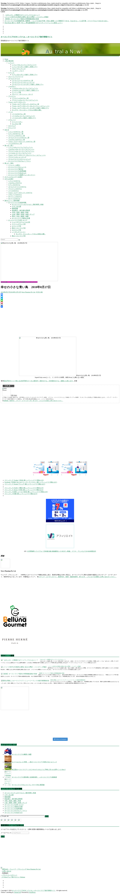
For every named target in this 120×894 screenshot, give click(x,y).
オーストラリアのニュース (17, 167)
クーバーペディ (17, 122)
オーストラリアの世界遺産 (17, 171)
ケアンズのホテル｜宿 (15, 133)
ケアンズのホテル (14, 185)
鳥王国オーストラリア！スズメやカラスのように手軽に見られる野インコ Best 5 (39, 769)
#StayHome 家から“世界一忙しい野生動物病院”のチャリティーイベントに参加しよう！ (33, 23)
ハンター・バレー (18, 70)
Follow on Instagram (61, 739)
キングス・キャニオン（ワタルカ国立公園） (27, 110)
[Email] (60, 305)
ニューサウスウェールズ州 (21, 222)
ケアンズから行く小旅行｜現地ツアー (25, 74)
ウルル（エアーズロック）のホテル (20, 192)
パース (10, 112)
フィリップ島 (16, 92)
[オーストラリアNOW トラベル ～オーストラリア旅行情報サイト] (60, 49)
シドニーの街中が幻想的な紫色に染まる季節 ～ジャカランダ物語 (26, 17)
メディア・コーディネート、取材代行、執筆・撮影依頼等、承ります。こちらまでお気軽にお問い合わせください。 (78, 577)
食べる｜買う (9, 145)
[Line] (60, 300)
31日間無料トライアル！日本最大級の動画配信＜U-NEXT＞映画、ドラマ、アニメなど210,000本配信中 (61, 551)
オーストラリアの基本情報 (17, 202)
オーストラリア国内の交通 (21, 218)
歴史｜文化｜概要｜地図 (20, 216)
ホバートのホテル (14, 198)
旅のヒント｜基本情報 (12, 200)
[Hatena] (60, 298)
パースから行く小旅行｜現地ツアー (24, 118)
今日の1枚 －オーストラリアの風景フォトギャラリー (19, 282)
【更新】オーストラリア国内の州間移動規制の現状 (21, 19)
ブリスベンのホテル (15, 189)
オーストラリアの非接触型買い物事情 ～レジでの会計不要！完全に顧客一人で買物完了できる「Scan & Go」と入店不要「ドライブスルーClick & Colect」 (56, 21)
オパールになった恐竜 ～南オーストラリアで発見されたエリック (34, 762)
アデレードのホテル (15, 194)
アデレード (12, 120)
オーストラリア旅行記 (15, 169)
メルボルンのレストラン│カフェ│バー (25, 88)
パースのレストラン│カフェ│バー (23, 116)
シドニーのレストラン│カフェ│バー (24, 65)
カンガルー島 (16, 124)
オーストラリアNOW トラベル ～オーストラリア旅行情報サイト (26, 37)
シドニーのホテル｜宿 (15, 131)
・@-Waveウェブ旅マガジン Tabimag (13, 877)
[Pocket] (60, 302)
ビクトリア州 (16, 226)
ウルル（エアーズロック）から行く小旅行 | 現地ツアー (30, 108)
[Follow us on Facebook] (2, 820)
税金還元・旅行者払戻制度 (21, 210)
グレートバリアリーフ (15, 76)
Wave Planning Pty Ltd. (28, 292)
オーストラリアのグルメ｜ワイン (19, 161)
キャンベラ (12, 128)
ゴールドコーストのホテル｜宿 (22, 80)
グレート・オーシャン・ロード (22, 94)
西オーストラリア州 (19, 236)
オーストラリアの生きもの (17, 173)
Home (6, 59)
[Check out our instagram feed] (19, 820)
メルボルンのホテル (15, 183)
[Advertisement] (60, 322)
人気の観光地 (9, 61)
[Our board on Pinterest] (9, 820)
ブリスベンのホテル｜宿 (20, 98)
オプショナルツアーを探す (13, 177)
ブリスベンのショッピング (17, 157)
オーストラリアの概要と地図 (21, 754)
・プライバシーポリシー (9, 875)
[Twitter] (60, 296)
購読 (3, 836)
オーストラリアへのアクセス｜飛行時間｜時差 (28, 204)
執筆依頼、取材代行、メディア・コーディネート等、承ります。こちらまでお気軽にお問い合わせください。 (33, 400)
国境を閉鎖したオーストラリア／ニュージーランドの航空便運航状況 (67, 680)
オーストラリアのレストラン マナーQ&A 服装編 (28, 785)
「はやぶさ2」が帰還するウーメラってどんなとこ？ (22, 15)
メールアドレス (6, 833)
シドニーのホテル (14, 181)
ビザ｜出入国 (16, 206)
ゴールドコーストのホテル (17, 187)
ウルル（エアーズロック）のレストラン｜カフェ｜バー (31, 106)
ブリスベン (12, 96)
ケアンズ (11, 72)
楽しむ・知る (9, 163)
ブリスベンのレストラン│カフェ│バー (25, 100)
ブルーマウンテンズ (19, 69)
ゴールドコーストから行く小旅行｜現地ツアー (28, 84)
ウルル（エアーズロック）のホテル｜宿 (25, 104)
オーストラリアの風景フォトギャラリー (21, 175)
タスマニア (12, 126)
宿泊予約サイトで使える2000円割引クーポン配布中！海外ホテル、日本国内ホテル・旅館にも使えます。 (39, 381)
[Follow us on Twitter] (5, 820)
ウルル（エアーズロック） (17, 102)
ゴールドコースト (14, 78)
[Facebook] (60, 294)
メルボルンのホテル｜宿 (16, 139)
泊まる (6, 129)
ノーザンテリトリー (19, 232)
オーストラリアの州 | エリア (17, 220)
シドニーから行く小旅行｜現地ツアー (25, 67)
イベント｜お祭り (14, 165)
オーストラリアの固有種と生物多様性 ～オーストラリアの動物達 (34, 777)
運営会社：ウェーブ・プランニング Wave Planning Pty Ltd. (21, 869)
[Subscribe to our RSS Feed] (12, 820)
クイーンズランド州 (19, 224)
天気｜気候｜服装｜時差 (20, 212)
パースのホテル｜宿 (19, 114)
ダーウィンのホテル (15, 196)
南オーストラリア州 (19, 228)
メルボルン (12, 86)
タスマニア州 (16, 230)
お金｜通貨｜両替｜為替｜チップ (23, 214)
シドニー (11, 63)
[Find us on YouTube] (16, 820)
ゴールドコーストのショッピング (23, 82)
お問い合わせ (6, 871)
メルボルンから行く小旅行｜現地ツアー (25, 90)
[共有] (60, 307)
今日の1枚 (39, 292)
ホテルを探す (9, 179)
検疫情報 (15, 208)
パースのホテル (13, 190)
